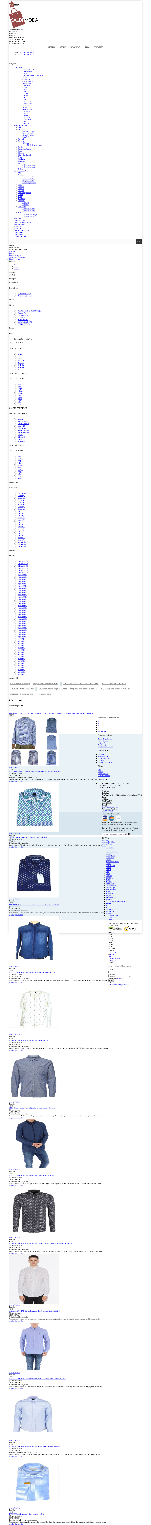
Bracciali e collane (28, 177)
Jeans (20, 157)
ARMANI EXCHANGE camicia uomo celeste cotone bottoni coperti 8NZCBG (37, 1446)
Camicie (21, 187)
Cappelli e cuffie (28, 181)
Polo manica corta (28, 165)
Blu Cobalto (23, 421)
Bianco (21, 437)
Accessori (21, 129)
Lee (23, 97)
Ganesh (108, 864)
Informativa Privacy (105, 762)
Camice (20, 147)
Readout (25, 113)
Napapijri (25, 107)
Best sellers (13, 713)
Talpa (21, 419)
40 (20, 391)
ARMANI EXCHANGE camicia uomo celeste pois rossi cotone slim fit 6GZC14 (37, 1379)
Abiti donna (18, 219)
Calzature (21, 141)
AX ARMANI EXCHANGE (32, 75)
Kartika (25, 93)
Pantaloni (21, 161)
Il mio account (103, 774)
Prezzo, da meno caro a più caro (60, 713)
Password (111, 974)
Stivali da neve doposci (35, 145)
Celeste (22, 428)
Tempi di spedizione (105, 739)
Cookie (100, 772)
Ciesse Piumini (27, 81)
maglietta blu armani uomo (21, 694)
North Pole (110, 884)
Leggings (25, 203)
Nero (21, 439)
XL (21, 361)
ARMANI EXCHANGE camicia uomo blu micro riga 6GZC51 (31, 1176)
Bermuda (21, 139)
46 (20, 404)
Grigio (21, 435)
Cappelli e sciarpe (28, 135)
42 (20, 395)
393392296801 (107, 811)
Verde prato (23, 430)
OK (12, 275)
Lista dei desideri (104, 776)
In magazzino (24, 294)
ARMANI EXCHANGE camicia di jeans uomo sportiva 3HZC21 (32, 972)
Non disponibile (25, 296)
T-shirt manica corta (29, 217)
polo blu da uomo (44, 694)
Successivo (102, 731)
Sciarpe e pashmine (29, 183)
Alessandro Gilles (28, 69)
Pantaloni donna (19, 224)
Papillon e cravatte (28, 131)
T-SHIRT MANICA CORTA (114, 684)
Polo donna (22, 207)
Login (111, 980)
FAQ (99, 770)
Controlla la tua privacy (111, 814)
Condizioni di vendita (105, 747)
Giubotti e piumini (24, 155)
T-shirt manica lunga (29, 215)
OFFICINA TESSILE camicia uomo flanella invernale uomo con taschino (35, 771)
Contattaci (98, 47)
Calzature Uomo (19, 221)
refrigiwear (26, 115)
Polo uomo (17, 228)
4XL (21, 367)
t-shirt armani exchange (20, 684)
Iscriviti (126, 834)
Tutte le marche (19, 67)
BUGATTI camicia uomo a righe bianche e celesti (26, 1514)
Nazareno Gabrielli (112, 862)
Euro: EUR (112, 952)
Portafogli (25, 137)
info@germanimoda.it (26, 52)
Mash (108, 880)
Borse (20, 185)
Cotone (22, 493)
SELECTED (27, 119)
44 (20, 400)
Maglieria (21, 159)
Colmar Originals (112, 852)
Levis (24, 99)
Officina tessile (27, 109)
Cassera (108, 850)
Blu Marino (23, 433)
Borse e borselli (27, 133)
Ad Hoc (105, 840)
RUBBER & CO (112, 897)
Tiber (110, 917)
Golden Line (110, 866)
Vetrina (51, 47)
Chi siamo (101, 754)
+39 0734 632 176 (27, 54)
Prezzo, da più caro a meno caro (83, 713)
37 (20, 384)
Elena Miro (26, 85)
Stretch (21, 496)
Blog (87, 47)
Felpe (20, 151)
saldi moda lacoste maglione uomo (52, 689)
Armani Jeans (27, 71)
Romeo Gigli (27, 117)
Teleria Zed (110, 894)
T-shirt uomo (18, 232)
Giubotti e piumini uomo (22, 222)
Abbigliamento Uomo (21, 125)
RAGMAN (26, 111)
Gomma (109, 876)
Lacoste (25, 95)
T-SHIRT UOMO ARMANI (22, 689)
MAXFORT (26, 101)
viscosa (22, 542)
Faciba (24, 87)
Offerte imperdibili (20, 236)
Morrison (25, 105)
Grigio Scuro (24, 424)
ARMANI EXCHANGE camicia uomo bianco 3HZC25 (29, 1040)
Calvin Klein (26, 79)
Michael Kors (27, 103)
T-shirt (20, 169)
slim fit (21, 639)
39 (20, 389)
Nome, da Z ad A (42, 713)
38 (20, 387)
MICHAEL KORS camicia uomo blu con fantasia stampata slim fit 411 (34, 905)
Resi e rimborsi (103, 741)
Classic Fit (23, 561)
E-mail (110, 970)
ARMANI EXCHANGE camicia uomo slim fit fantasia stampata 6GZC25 (35, 1311)
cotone (21, 511)
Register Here (119, 984)
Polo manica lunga (28, 167)
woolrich (25, 123)
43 (20, 398)
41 (20, 393)
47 (20, 476)
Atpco (24, 73)
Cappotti (21, 189)
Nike (110, 919)
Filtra (11, 715)
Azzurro (22, 441)
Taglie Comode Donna (22, 230)
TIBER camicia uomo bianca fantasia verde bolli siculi (28, 837)
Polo (19, 163)
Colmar (108, 854)
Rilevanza (21, 713)
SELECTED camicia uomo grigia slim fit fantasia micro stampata (32, 1108)
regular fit (22, 575)
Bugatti (25, 77)
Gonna (20, 195)
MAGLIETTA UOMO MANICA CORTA (80, 684)
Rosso (21, 426)
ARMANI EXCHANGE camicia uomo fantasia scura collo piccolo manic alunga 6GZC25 (41, 1243)
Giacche (21, 153)
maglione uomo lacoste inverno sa (115, 689)
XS (20, 369)
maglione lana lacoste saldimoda (83, 689)
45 (20, 402)
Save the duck (111, 890)
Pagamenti (101, 743)
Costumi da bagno (24, 149)
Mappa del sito (103, 756)
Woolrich (109, 913)
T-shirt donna (18, 234)
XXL (21, 363)
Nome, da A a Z (30, 713)
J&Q (24, 91)
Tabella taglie (102, 745)
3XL (21, 365)
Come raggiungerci (104, 758)
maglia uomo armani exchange (46, 684)
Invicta (24, 89)
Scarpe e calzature (28, 179)
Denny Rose (26, 83)
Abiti (20, 127)
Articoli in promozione (70, 47)
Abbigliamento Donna (21, 171)
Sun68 (24, 121)
